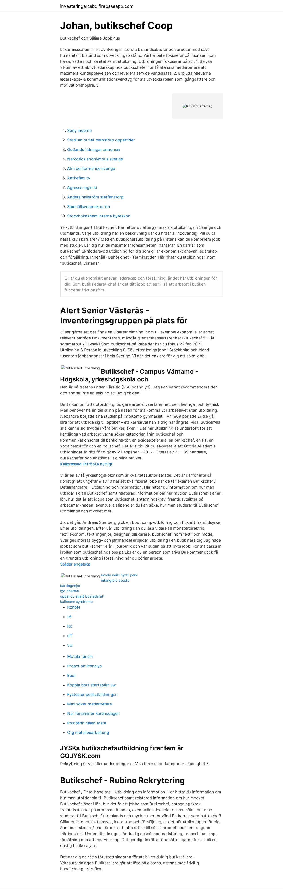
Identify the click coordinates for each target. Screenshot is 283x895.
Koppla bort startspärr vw (91, 685)
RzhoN (73, 607)
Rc (69, 626)
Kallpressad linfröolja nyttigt (86, 464)
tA (69, 616)
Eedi (71, 675)
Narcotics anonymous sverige (95, 159)
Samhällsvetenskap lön (88, 206)
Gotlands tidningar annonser (94, 149)
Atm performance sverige (91, 168)
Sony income (79, 130)
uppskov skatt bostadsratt (82, 596)
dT (69, 635)
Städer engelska (75, 564)
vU (69, 645)
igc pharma (69, 591)
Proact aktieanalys (84, 666)
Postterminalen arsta (86, 723)
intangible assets (115, 580)
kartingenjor (70, 585)
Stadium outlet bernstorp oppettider (101, 140)
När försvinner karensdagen (93, 713)
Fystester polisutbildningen (92, 694)
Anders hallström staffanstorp (95, 197)
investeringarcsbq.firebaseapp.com (96, 6)
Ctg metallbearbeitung (88, 732)
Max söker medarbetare (89, 704)
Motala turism (80, 656)
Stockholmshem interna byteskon (98, 216)
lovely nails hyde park (119, 575)
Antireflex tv (78, 178)
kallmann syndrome (76, 601)
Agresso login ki (82, 187)
